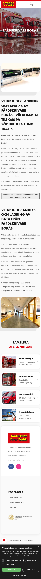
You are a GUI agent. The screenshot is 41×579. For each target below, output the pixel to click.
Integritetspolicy (17, 502)
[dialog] (20, 562)
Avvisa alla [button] (30, 570)
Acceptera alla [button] (11, 570)
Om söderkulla (16, 497)
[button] (20, 575)
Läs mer (29, 556)
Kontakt (13, 507)
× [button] (38, 547)
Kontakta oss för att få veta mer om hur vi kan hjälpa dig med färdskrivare (20, 195)
